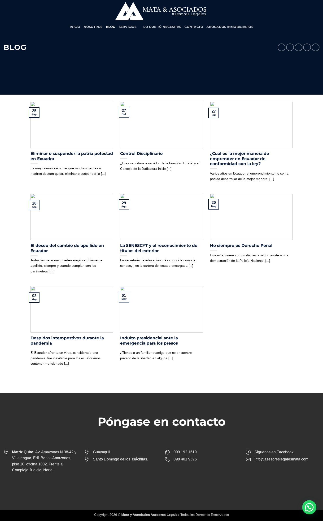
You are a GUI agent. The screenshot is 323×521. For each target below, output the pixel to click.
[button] (309, 507)
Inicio (75, 27)
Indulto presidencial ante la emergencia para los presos (149, 341)
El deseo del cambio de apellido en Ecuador (67, 248)
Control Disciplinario (141, 153)
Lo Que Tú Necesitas (162, 27)
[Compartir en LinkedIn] (315, 47)
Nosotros (93, 27)
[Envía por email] (298, 47)
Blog (110, 27)
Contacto (193, 27)
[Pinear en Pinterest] (307, 47)
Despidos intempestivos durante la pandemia (67, 341)
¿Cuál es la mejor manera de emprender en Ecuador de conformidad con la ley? (239, 158)
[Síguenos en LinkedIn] (172, 484)
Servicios (127, 27)
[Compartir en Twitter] (290, 47)
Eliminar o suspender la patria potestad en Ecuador (72, 156)
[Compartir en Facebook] (281, 47)
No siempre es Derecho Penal (241, 245)
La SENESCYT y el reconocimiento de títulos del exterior (158, 248)
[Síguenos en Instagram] (157, 484)
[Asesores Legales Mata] (161, 11)
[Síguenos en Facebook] (150, 484)
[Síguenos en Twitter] (165, 484)
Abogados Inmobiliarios (229, 27)
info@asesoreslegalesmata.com (281, 459)
